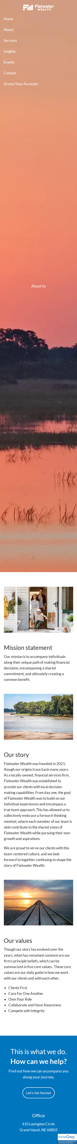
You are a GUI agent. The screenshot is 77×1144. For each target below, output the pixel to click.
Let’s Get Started (38, 1093)
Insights (10, 51)
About (8, 29)
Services (10, 40)
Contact (10, 73)
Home (8, 19)
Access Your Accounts (21, 84)
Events (9, 62)
